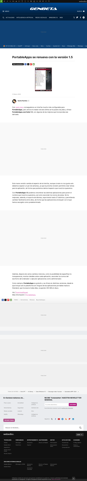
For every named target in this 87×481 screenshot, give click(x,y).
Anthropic (27, 46)
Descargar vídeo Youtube (55, 391)
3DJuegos (18, 442)
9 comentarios (19, 64)
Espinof (29, 445)
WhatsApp (20, 414)
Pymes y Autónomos (76, 445)
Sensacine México (30, 464)
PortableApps (30, 295)
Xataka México (8, 464)
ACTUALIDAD (10, 17)
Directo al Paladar (43, 442)
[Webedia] (8, 434)
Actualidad (21, 403)
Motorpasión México (53, 464)
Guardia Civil (56, 46)
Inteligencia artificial (34, 403)
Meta (42, 46)
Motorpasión (53, 442)
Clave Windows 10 (41, 391)
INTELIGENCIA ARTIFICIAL (24, 17)
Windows (32, 300)
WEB (61, 17)
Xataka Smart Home (7, 450)
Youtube (59, 418)
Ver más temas (9, 420)
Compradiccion (66, 447)
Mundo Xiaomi (7, 453)
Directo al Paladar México (43, 464)
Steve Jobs (35, 46)
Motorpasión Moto (53, 445)
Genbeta (43, 8)
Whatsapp (80, 46)
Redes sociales (8, 411)
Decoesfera (65, 445)
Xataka (5, 442)
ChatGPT (20, 46)
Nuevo (79, 11)
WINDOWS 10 (53, 17)
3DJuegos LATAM (20, 464)
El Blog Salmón (77, 442)
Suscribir (73, 404)
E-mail (34, 64)
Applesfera (7, 447)
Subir (78, 434)
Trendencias (65, 442)
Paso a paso (7, 403)
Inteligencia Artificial (34, 415)
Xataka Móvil (7, 445)
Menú (7, 11)
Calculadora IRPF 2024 (70, 391)
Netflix (6, 414)
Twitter (74, 17)
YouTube (48, 46)
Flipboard (77, 17)
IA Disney (30, 391)
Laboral (20, 411)
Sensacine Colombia (30, 468)
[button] (23, 101)
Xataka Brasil (7, 466)
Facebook (80, 17)
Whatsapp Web (71, 46)
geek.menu (20, 107)
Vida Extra (18, 445)
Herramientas (24, 300)
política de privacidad (67, 408)
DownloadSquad (22, 292)
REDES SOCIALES (41, 17)
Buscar (80, 427)
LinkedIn (73, 418)
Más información (56, 479)
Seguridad (20, 407)
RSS (66, 418)
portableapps (41, 300)
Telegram (84, 17)
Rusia (63, 46)
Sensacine (30, 442)
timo (32, 411)
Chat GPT (23, 391)
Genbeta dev (35, 407)
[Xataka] (1, 1)
